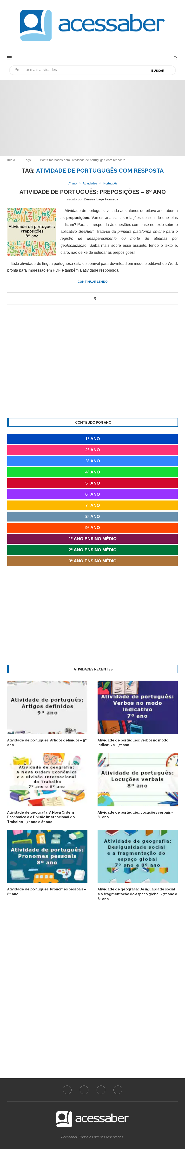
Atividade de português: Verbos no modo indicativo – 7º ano (133, 742)
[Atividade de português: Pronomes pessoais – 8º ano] (47, 856)
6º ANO (92, 494)
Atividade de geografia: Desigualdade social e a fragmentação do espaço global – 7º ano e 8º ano (137, 894)
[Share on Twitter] (95, 298)
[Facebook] (67, 1090)
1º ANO (92, 438)
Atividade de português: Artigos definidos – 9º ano (47, 742)
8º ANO (92, 516)
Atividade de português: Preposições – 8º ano (93, 191)
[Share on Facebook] (89, 298)
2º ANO (92, 449)
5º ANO (92, 483)
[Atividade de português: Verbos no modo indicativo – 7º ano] (138, 707)
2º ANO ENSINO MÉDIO (93, 549)
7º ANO (92, 505)
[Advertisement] (92, 113)
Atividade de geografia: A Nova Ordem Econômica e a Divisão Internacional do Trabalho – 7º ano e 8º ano (41, 817)
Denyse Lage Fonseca (101, 199)
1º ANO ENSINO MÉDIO (93, 538)
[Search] (175, 58)
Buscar (157, 70)
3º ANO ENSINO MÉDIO (93, 560)
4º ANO (92, 472)
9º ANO (92, 527)
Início (11, 160)
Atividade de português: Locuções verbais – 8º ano (135, 815)
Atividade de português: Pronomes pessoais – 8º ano (46, 891)
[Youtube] (101, 1090)
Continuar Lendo (93, 281)
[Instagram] (84, 1090)
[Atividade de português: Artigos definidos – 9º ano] (47, 707)
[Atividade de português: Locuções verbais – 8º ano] (138, 779)
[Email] (117, 1090)
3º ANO (92, 460)
